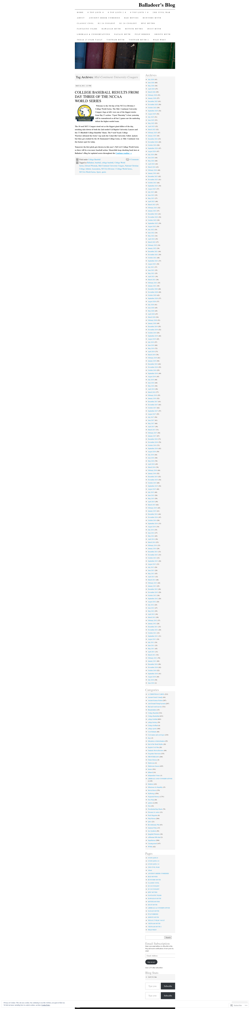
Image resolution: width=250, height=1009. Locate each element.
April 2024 (151, 164)
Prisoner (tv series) (154, 812)
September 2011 (153, 636)
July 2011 (151, 642)
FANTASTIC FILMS (87, 29)
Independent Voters (154, 775)
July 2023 (151, 192)
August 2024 (152, 151)
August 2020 (152, 301)
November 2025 (153, 104)
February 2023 (152, 208)
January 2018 (152, 398)
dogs (149, 738)
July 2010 (151, 680)
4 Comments (134, 159)
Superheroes (152, 840)
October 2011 (152, 633)
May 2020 (151, 311)
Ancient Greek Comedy (155, 697)
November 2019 (153, 329)
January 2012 (152, 623)
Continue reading (124, 153)
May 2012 (151, 611)
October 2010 (152, 670)
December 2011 (153, 627)
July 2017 (151, 417)
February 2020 (152, 320)
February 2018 (152, 395)
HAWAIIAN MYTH (111, 29)
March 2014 (151, 542)
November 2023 (153, 179)
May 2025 (151, 123)
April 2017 (151, 426)
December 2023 (153, 176)
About (81, 18)
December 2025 (153, 101)
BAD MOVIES (131, 18)
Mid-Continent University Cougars (111, 165)
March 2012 (151, 617)
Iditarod (150, 772)
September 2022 (153, 223)
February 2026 (152, 95)
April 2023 (151, 201)
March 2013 (151, 580)
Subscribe (168, 986)
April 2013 (151, 577)
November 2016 (153, 442)
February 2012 (152, 620)
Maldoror (151, 784)
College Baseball (94, 159)
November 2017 (153, 405)
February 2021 (152, 283)
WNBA (150, 846)
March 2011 (151, 655)
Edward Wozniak (91, 165)
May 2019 (151, 348)
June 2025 (151, 120)
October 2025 (152, 107)
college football (152, 719)
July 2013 (151, 567)
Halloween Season (153, 766)
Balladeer (90, 162)
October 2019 (152, 333)
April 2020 (151, 314)
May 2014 (151, 536)
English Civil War (153, 747)
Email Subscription (157, 943)
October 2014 (152, 520)
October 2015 (152, 483)
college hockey (152, 722)
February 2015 (152, 508)
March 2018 (151, 392)
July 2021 (151, 267)
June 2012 (151, 608)
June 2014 (151, 533)
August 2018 (152, 376)
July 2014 (151, 530)
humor (150, 769)
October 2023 (152, 183)
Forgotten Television (154, 753)
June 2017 (151, 420)
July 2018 (151, 380)
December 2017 (153, 401)
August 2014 (152, 526)
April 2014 (151, 539)
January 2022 (152, 248)
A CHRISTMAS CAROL (156, 694)
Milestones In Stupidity (155, 787)
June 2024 (151, 157)
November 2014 (153, 517)
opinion (150, 803)
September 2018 (153, 373)
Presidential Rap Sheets (155, 809)
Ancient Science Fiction (155, 700)
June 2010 (151, 683)
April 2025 (151, 126)
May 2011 (151, 648)
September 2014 (153, 523)
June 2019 (151, 345)
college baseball (107, 162)
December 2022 (153, 214)
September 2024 (153, 148)
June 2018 (151, 383)
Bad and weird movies (155, 707)
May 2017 (151, 423)
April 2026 (151, 89)
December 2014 (153, 514)
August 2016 (152, 451)
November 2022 (153, 217)
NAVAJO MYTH (122, 34)
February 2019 (152, 358)
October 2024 (152, 145)
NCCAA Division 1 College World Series (116, 169)
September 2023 (153, 186)
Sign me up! (151, 962)
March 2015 (151, 505)
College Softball (153, 725)
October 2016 (152, 445)
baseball (98, 162)
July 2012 (151, 605)
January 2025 (152, 136)
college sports (152, 728)
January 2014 (152, 548)
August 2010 (152, 677)
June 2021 (151, 270)
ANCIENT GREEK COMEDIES (104, 18)
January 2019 (152, 361)
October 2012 (152, 595)
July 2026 (151, 79)
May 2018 (151, 386)
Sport (99, 172)
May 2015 (151, 498)
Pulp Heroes (152, 818)
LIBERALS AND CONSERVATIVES (160, 778)
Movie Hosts (152, 790)
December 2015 (153, 476)
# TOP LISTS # (96, 12)
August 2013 (152, 564)
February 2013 (152, 583)
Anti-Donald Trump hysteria (156, 703)
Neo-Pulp (151, 800)
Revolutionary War (154, 825)
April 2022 (151, 239)
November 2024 (153, 142)
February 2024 (152, 170)
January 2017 (152, 436)
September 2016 (153, 448)
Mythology (151, 793)
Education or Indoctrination (156, 741)
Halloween (151, 763)
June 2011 (151, 645)
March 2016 (151, 467)
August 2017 (152, 414)
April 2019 (151, 351)
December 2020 (153, 289)
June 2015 (151, 495)
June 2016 (151, 458)
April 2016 (151, 464)
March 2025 (151, 129)
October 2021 (152, 258)
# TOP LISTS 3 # (139, 12)
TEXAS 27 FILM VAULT (89, 40)
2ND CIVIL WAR (161, 12)
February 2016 (152, 470)
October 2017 (152, 408)
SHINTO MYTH (163, 34)
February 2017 (152, 433)
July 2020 (151, 304)
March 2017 (151, 430)
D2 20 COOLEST (106, 23)
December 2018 (153, 364)
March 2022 (151, 242)
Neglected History (153, 796)
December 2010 (153, 664)
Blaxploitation (152, 710)
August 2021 (152, 264)
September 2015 (153, 486)
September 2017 (153, 411)
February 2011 (152, 658)
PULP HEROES (142, 34)
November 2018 (153, 367)
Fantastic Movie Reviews (156, 750)
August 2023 (152, 189)
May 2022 (151, 236)
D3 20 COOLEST (128, 23)
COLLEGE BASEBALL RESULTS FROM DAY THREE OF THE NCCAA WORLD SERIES (107, 96)
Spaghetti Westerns (154, 834)
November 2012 (153, 592)
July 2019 (151, 342)
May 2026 (151, 86)
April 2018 (151, 389)
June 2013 (151, 570)
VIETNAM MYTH (116, 40)
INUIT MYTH (154, 29)
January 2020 (152, 323)
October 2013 (152, 558)
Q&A (149, 821)
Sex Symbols (152, 831)
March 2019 (151, 354)
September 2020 (153, 298)
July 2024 (151, 154)
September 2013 (153, 561)
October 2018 (152, 370)
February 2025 (152, 132)
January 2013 (152, 586)
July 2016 (151, 455)
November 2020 (153, 292)
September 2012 (153, 598)
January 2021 (152, 286)
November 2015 (153, 480)
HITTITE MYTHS (134, 29)
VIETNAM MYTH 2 (139, 40)
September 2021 (153, 261)
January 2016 (152, 473)
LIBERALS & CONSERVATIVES (93, 34)
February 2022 (152, 245)
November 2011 (153, 630)
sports (104, 172)
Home (80, 12)
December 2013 (153, 551)
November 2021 (153, 254)
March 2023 (151, 204)
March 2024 (151, 167)
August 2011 (152, 639)
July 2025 (151, 117)
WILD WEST (159, 40)
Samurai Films (152, 828)
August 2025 (152, 114)
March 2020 (151, 317)
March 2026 (151, 92)
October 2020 (152, 295)
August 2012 (152, 602)
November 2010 (153, 667)
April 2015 (151, 501)
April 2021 (151, 276)
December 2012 (153, 589)
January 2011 (152, 661)
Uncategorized (152, 843)
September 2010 (153, 673)
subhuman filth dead (154, 837)
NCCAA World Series (87, 172)
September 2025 (153, 111)
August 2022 (152, 226)
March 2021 (151, 279)
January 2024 (152, 173)
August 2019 (152, 339)
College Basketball (153, 716)
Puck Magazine (152, 815)
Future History (152, 760)
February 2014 (152, 545)
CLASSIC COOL (85, 23)
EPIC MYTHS (148, 23)
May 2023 (151, 198)
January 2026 (152, 98)
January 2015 (152, 511)
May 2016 (151, 461)
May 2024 (151, 161)
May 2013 (151, 573)
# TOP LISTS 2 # (117, 12)
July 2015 (151, 492)
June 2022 (151, 233)
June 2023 (151, 195)
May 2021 (151, 273)
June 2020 (151, 308)
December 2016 (153, 439)
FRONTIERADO (153, 757)
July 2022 (151, 229)
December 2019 (153, 326)
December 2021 (153, 251)
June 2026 (151, 82)
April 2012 (151, 614)
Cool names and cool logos (156, 735)
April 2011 (151, 652)
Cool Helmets (152, 732)
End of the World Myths (155, 744)
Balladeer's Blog (157, 4)
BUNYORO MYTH (152, 18)
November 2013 (153, 555)
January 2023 (152, 211)
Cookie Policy (45, 1005)
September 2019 (153, 336)
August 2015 (152, 489)
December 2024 (153, 139)
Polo (149, 806)
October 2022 (152, 220)
